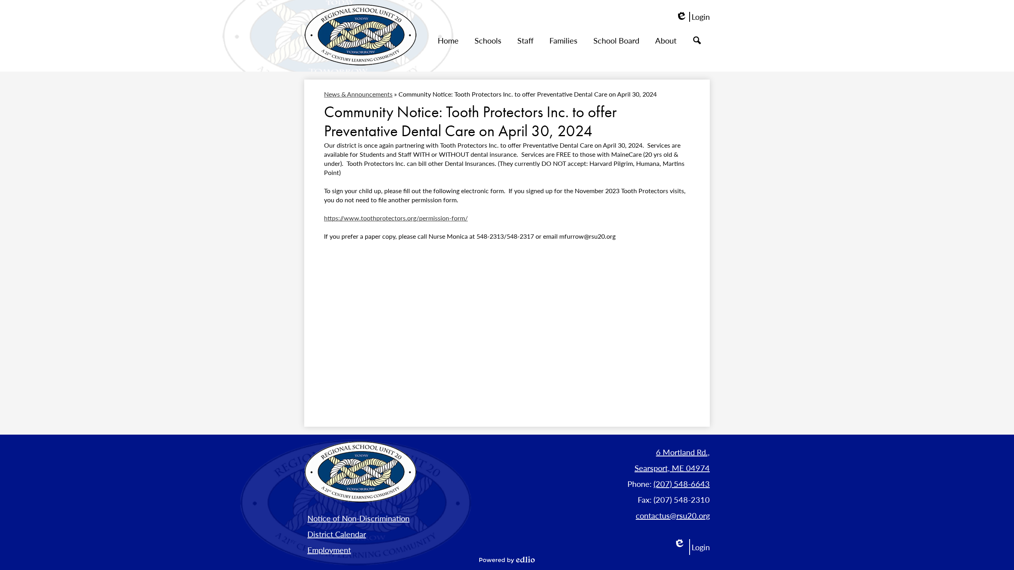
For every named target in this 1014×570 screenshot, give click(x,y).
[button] (488, 42)
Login (693, 17)
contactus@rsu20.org (673, 515)
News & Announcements (358, 94)
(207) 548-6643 (682, 483)
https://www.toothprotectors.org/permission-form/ (396, 217)
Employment (329, 549)
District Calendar (336, 534)
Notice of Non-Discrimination (358, 518)
